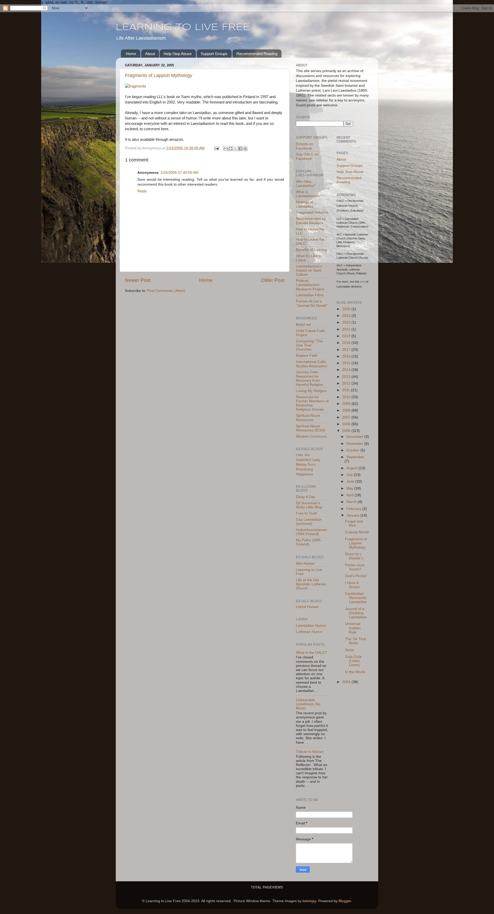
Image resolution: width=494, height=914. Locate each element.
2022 (346, 322)
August (352, 468)
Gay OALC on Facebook (307, 156)
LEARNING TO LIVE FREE (183, 27)
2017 (346, 350)
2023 (346, 316)
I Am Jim (303, 455)
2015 (346, 363)
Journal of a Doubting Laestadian (356, 613)
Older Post (272, 280)
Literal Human (307, 607)
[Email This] (225, 148)
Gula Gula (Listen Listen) (353, 661)
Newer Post (138, 280)
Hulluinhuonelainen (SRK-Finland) (311, 532)
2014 (346, 370)
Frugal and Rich (354, 523)
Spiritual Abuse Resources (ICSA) (310, 428)
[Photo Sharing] (135, 86)
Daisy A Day (305, 497)
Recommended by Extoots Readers (311, 221)
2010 (346, 397)
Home (131, 53)
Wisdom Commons (311, 436)
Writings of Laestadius (305, 204)
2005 (346, 431)
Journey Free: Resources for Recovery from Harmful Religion (309, 378)
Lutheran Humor (309, 632)
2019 (346, 336)
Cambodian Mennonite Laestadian (356, 598)
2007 (346, 417)
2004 (346, 682)
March (352, 502)
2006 (346, 424)
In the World (355, 672)
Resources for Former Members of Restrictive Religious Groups (312, 403)
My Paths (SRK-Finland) (309, 542)
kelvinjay (309, 901)
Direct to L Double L (354, 556)
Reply (142, 191)
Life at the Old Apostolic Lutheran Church (311, 584)
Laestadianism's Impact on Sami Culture (309, 270)
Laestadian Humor (311, 626)
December (355, 437)
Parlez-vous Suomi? (354, 567)
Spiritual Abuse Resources (308, 418)
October (353, 450)
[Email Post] (216, 148)
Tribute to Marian (310, 752)
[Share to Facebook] (240, 148)
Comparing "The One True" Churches (309, 345)
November (355, 444)
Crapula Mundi (357, 532)
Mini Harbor (305, 563)
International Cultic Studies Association (311, 364)
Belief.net (303, 325)
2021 (346, 329)
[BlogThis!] (230, 148)
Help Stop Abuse (178, 53)
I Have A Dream (352, 585)
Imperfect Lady (308, 460)
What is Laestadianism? (309, 194)
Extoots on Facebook (304, 146)
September (355, 457)
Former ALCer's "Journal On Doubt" (311, 303)
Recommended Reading (256, 53)
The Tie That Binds (355, 641)
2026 (346, 309)
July (350, 475)
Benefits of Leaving (311, 250)
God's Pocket (356, 576)
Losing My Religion (311, 391)
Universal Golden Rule (353, 628)
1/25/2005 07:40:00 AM (179, 173)
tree (362, 281)
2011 (346, 390)
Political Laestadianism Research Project (310, 285)
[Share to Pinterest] (245, 148)
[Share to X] (235, 148)
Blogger (345, 901)
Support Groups (214, 53)
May (350, 488)
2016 (346, 356)
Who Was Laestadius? (306, 184)
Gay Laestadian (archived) (309, 522)
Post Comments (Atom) (166, 291)
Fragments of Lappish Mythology (158, 75)
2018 (346, 343)
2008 (346, 410)
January (353, 515)
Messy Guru (306, 464)
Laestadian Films (310, 295)
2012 (346, 383)
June (350, 481)
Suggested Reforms (312, 212)
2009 (346, 404)
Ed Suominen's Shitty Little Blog (309, 505)
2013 (346, 377)
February (354, 509)
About (150, 53)
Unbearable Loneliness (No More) (308, 704)
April (350, 495)
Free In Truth (306, 513)
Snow (349, 650)
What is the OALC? (311, 653)
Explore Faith (306, 356)
